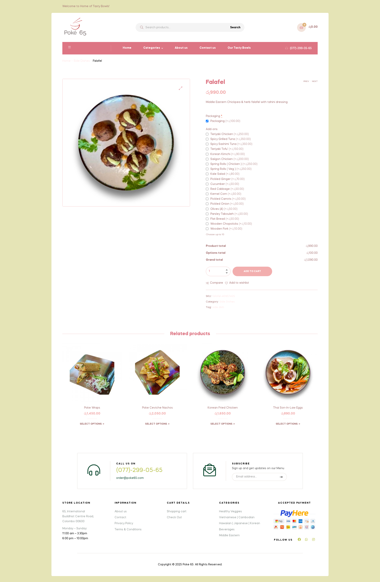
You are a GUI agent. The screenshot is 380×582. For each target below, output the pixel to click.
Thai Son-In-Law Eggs (288, 407)
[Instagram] (313, 539)
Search (235, 27)
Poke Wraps (92, 407)
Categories (151, 48)
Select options (91, 424)
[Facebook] (299, 539)
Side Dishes (82, 61)
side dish (218, 307)
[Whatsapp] (306, 539)
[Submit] (281, 477)
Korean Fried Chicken (223, 407)
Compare (216, 282)
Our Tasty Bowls (239, 48)
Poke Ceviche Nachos (157, 407)
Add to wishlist (239, 282)
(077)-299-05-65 (139, 470)
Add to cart (252, 271)
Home (127, 48)
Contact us (208, 48)
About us (181, 48)
